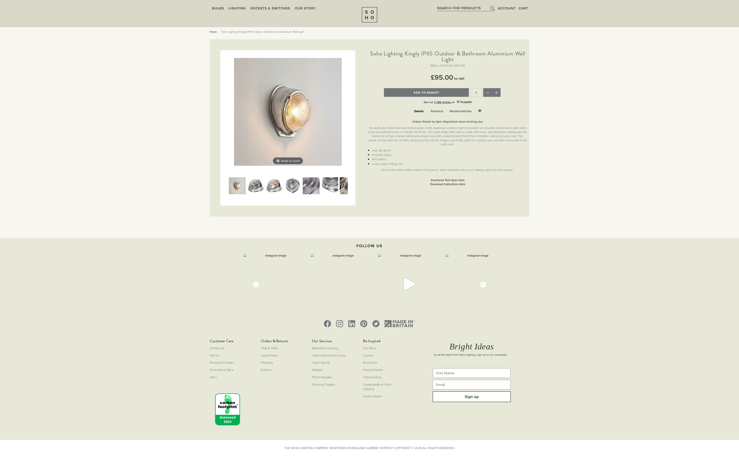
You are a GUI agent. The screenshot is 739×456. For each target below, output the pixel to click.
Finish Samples (322, 377)
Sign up (472, 397)
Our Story (369, 348)
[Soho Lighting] (369, 15)
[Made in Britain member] (400, 323)
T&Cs (213, 377)
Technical (436, 111)
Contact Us (217, 348)
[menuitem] (305, 8)
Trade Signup (321, 362)
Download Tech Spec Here (448, 180)
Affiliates (317, 370)
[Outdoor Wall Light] (255, 186)
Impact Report (372, 396)
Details (419, 111)
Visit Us (214, 355)
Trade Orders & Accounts (329, 355)
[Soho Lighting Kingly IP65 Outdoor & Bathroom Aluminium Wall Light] (237, 186)
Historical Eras (372, 377)
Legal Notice (269, 355)
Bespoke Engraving (325, 348)
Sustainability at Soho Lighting (377, 386)
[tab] (419, 111)
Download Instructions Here (447, 184)
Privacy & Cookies (222, 362)
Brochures (370, 362)
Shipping (267, 362)
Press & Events (373, 370)
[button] (256, 284)
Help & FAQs (269, 348)
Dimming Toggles (323, 384)
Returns (266, 370)
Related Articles (461, 111)
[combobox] (466, 8)
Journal (368, 355)
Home (213, 32)
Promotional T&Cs (222, 370)
